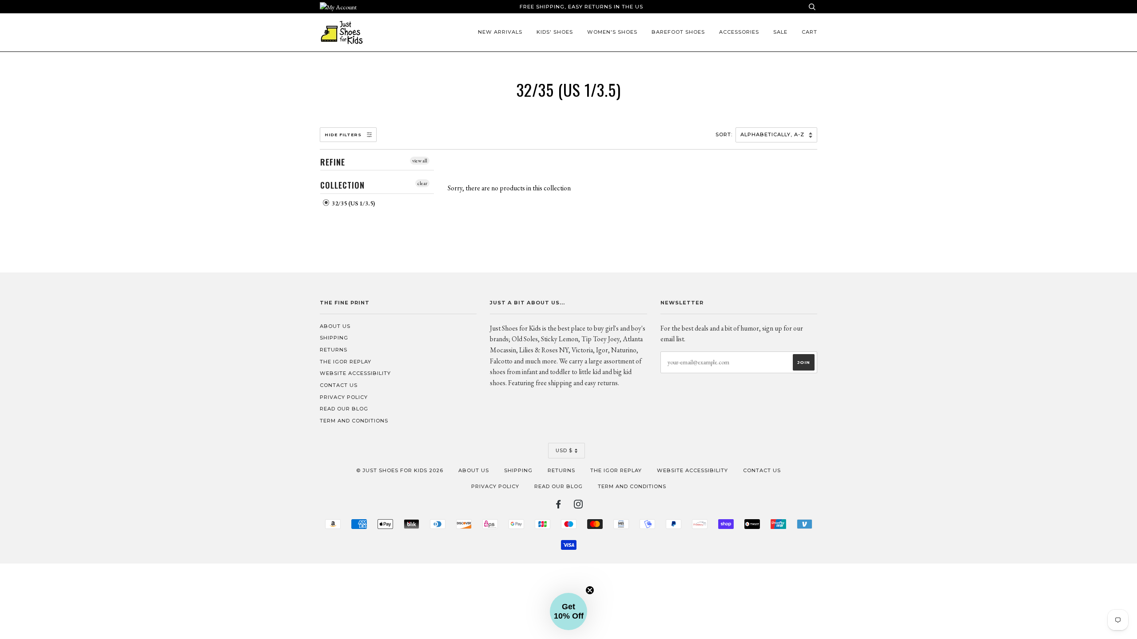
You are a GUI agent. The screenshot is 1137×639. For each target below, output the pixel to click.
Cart (809, 32)
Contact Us (339, 385)
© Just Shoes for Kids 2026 (399, 470)
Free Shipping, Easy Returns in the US (581, 7)
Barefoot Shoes (678, 32)
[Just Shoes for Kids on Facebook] (558, 506)
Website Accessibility (355, 373)
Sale (780, 32)
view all (419, 160)
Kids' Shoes (555, 32)
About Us (335, 326)
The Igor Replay (345, 362)
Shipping (334, 338)
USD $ (564, 450)
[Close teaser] (589, 590)
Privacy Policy (344, 397)
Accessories (739, 32)
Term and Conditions (354, 421)
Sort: (725, 134)
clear (422, 183)
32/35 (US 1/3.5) (352, 203)
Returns (333, 350)
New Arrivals (500, 32)
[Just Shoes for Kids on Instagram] (578, 506)
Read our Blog (344, 409)
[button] (568, 611)
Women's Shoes (612, 32)
